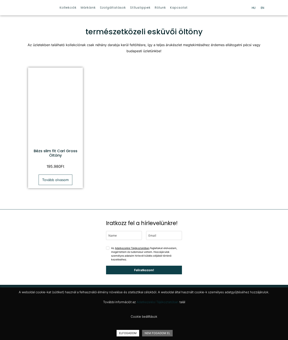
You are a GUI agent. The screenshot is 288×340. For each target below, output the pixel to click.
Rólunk (160, 7)
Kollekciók (68, 7)
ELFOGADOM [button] (128, 333)
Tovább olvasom (55, 180)
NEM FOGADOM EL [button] (157, 333)
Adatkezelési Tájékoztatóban (132, 248)
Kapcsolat (179, 7)
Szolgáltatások (113, 7)
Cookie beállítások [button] (144, 317)
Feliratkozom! (144, 270)
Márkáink (88, 7)
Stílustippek (140, 7)
